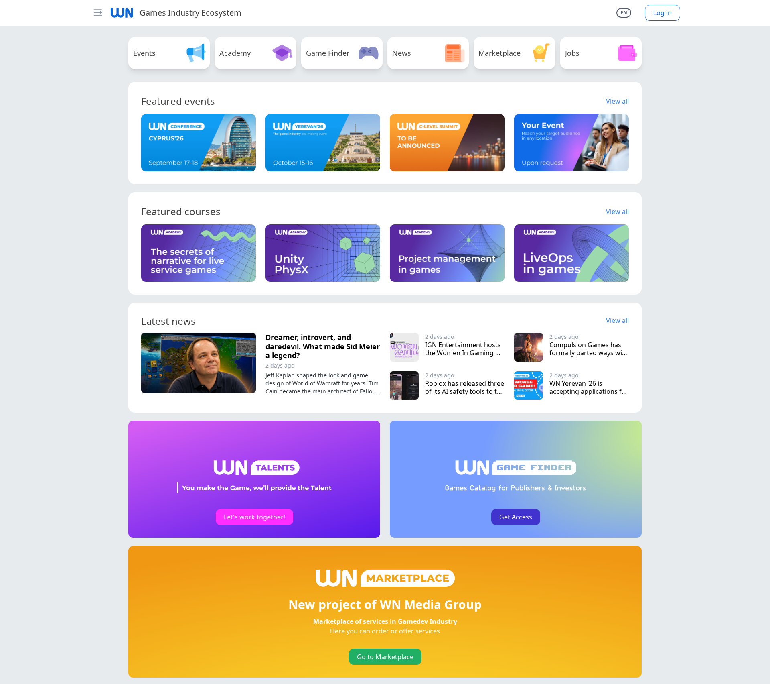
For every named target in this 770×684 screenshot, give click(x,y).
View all (617, 101)
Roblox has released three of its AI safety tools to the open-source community (465, 391)
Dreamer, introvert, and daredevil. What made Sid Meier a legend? (322, 346)
